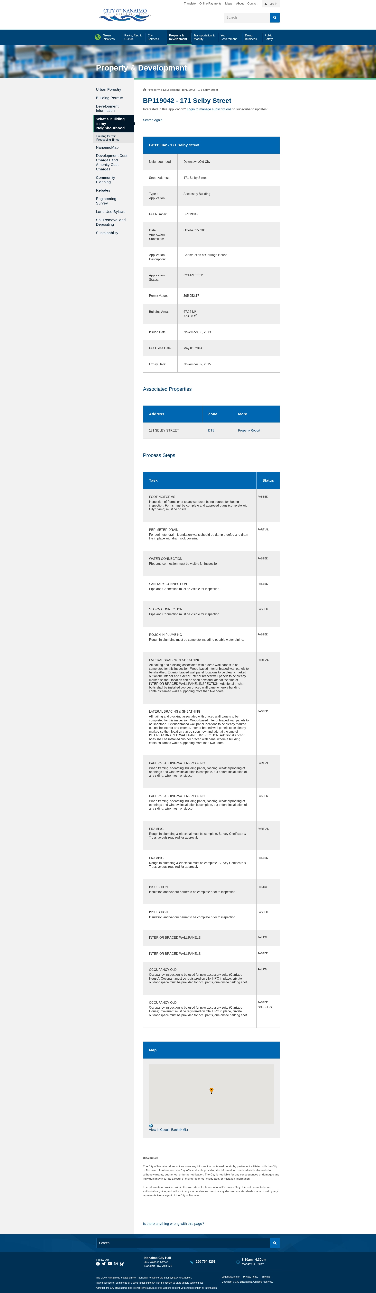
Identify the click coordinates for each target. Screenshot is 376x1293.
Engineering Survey (106, 201)
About (240, 3)
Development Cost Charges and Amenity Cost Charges (111, 162)
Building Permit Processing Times (107, 137)
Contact (252, 3)
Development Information (107, 108)
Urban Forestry (108, 89)
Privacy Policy (250, 1276)
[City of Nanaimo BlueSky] (123, 1264)
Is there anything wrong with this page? (173, 1224)
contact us (169, 1282)
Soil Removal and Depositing (111, 222)
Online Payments (210, 3)
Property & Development (164, 89)
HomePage (144, 89)
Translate (190, 3)
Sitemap (266, 1276)
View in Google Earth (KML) (168, 1129)
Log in (273, 3)
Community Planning (105, 180)
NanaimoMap (107, 147)
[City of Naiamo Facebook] (98, 1264)
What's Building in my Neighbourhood (110, 123)
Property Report (249, 430)
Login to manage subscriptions (209, 109)
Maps (228, 3)
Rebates (103, 190)
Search (275, 18)
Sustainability (107, 233)
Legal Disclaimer (231, 1276)
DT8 (211, 430)
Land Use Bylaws (111, 212)
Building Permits (109, 98)
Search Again (152, 120)
